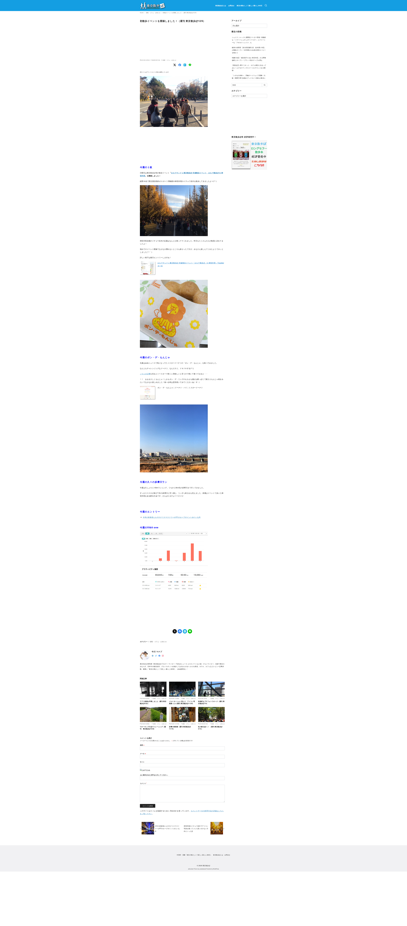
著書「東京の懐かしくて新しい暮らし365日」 (197, 855)
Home (142, 12)
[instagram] (162, 655)
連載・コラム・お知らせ (153, 12)
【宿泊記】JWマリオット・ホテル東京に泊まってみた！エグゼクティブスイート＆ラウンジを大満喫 (249, 67)
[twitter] (156, 655)
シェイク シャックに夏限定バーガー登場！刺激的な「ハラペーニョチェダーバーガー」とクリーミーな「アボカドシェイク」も (249, 40)
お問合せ (231, 5)
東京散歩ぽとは (220, 5)
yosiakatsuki (203, 869)
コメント (143, 783)
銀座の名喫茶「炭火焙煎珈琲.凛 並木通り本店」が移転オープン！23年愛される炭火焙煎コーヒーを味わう (249, 50)
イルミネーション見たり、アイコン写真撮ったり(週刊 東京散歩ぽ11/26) (182, 702)
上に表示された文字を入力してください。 (154, 775)
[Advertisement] (182, 41)
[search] (264, 85)
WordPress (216, 869)
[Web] (152, 655)
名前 (142, 745)
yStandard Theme (193, 869)
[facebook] (159, 655)
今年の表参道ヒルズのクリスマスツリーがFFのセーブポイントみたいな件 (172, 517)
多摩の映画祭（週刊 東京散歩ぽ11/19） (180, 728)
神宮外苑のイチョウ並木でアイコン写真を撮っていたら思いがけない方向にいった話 (196, 828)
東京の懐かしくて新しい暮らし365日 (249, 5)
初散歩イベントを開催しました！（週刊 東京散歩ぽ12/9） (180, 12)
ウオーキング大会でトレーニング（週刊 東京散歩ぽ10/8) (153, 728)
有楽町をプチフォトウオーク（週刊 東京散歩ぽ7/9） (211, 702)
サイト (142, 762)
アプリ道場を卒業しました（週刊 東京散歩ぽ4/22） (153, 702)
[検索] (266, 5)
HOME (179, 855)
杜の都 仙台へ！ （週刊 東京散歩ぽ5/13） (210, 728)
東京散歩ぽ (206, 865)
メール (143, 753)
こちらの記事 (145, 374)
